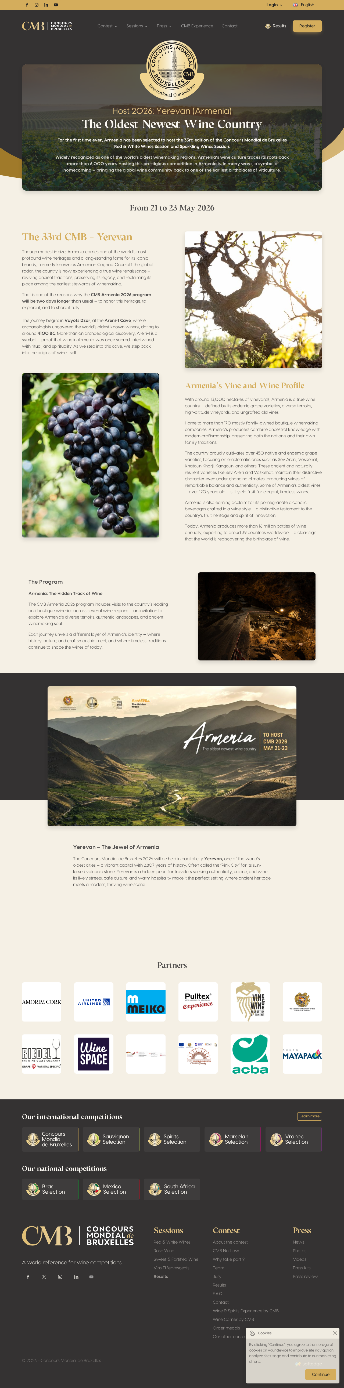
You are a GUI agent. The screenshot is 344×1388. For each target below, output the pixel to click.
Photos (299, 1251)
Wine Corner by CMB (233, 1319)
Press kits (302, 1268)
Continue (320, 1374)
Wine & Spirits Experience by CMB (246, 1311)
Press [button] (162, 26)
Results (279, 26)
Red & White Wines (172, 1242)
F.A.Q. (218, 1294)
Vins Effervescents (171, 1268)
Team (218, 1268)
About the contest (230, 1242)
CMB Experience (197, 26)
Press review (305, 1276)
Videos (299, 1259)
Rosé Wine (164, 1251)
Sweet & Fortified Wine (176, 1259)
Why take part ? (229, 1259)
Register (307, 26)
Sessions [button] (135, 26)
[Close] (335, 1333)
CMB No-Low (226, 1251)
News (298, 1242)
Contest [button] (106, 26)
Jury (217, 1276)
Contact (230, 26)
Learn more (310, 1116)
